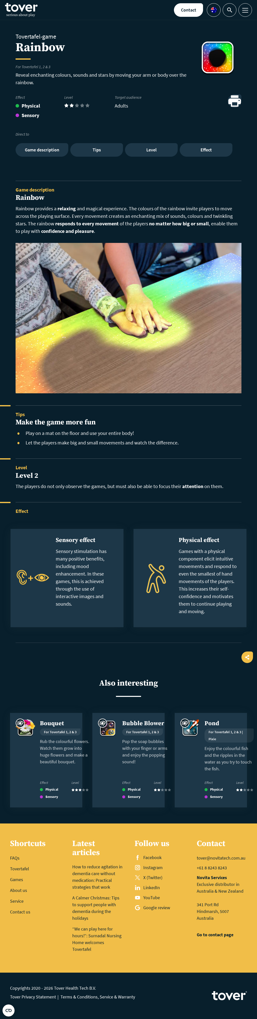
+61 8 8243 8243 (212, 868)
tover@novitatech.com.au (221, 858)
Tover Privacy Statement (33, 997)
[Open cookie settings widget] (9, 1010)
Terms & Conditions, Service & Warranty (97, 997)
